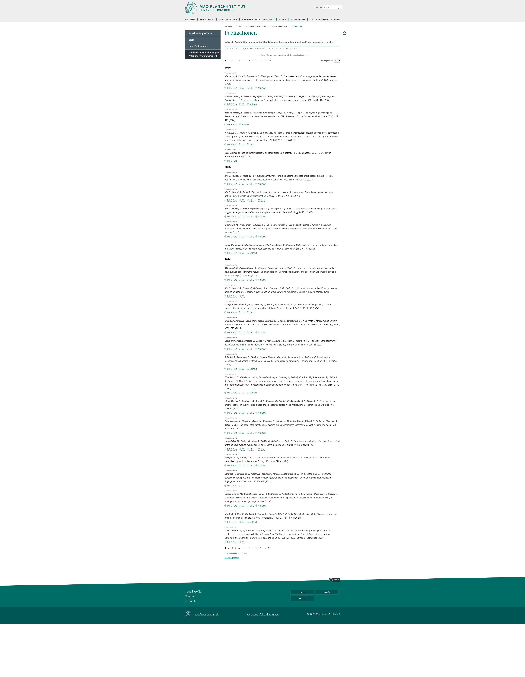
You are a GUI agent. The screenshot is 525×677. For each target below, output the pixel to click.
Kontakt (326, 592)
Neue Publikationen (198, 46)
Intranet (302, 592)
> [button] (265, 60)
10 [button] (256, 60)
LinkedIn (192, 601)
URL (252, 88)
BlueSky (192, 596)
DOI (243, 88)
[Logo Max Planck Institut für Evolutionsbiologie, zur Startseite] (236, 8)
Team (191, 40)
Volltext (262, 88)
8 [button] (249, 60)
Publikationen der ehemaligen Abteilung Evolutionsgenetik (204, 54)
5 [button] (239, 60)
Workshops (298, 19)
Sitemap (302, 598)
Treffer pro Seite (327, 61)
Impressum (252, 614)
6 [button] (242, 60)
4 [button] (235, 60)
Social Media (193, 591)
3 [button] (232, 60)
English (318, 7)
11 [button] (261, 60)
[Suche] (339, 7)
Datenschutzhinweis (269, 614)
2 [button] (228, 60)
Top (336, 580)
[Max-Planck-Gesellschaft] (190, 614)
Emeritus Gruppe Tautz (200, 33)
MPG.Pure (232, 88)
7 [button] (246, 60)
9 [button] (252, 60)
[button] (283, 55)
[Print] (344, 33)
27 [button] (269, 60)
